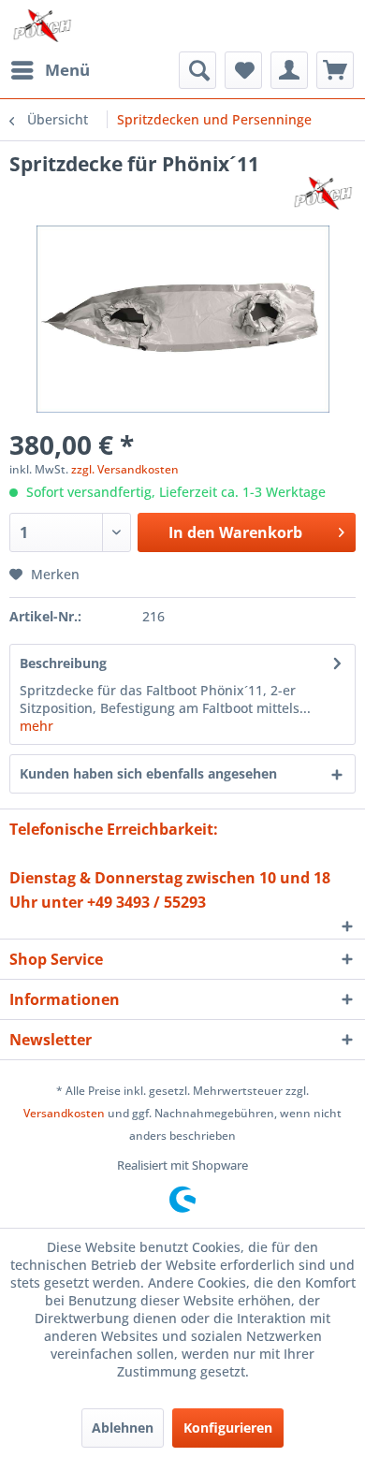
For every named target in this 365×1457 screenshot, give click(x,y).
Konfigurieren (227, 1427)
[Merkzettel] (243, 70)
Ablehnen (122, 1427)
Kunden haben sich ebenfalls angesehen (148, 773)
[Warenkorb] (335, 70)
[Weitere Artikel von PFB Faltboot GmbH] (323, 193)
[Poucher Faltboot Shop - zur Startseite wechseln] (42, 25)
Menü (67, 69)
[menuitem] (49, 70)
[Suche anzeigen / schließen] (197, 70)
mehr (36, 726)
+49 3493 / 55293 (146, 902)
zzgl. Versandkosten (125, 469)
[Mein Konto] (289, 70)
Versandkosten (64, 1113)
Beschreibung (63, 663)
